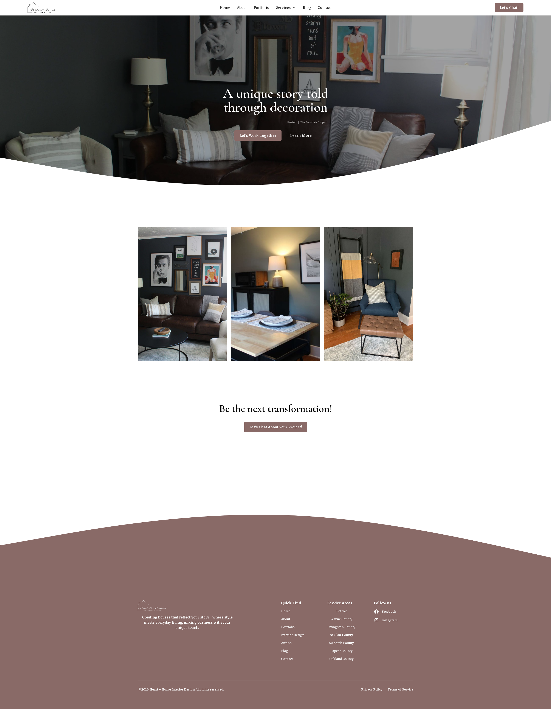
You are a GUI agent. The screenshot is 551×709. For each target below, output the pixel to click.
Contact (324, 7)
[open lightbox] (182, 294)
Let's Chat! (509, 7)
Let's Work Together (258, 135)
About (242, 7)
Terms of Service (400, 689)
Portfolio (261, 7)
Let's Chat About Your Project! (275, 427)
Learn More (301, 135)
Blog (307, 7)
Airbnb (286, 643)
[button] (286, 7)
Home (225, 7)
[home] (42, 7)
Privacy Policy (371, 689)
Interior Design (292, 635)
